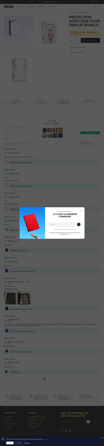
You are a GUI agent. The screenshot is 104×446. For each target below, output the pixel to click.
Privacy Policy (46, 439)
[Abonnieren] (78, 224)
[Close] (102, 438)
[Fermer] (81, 211)
